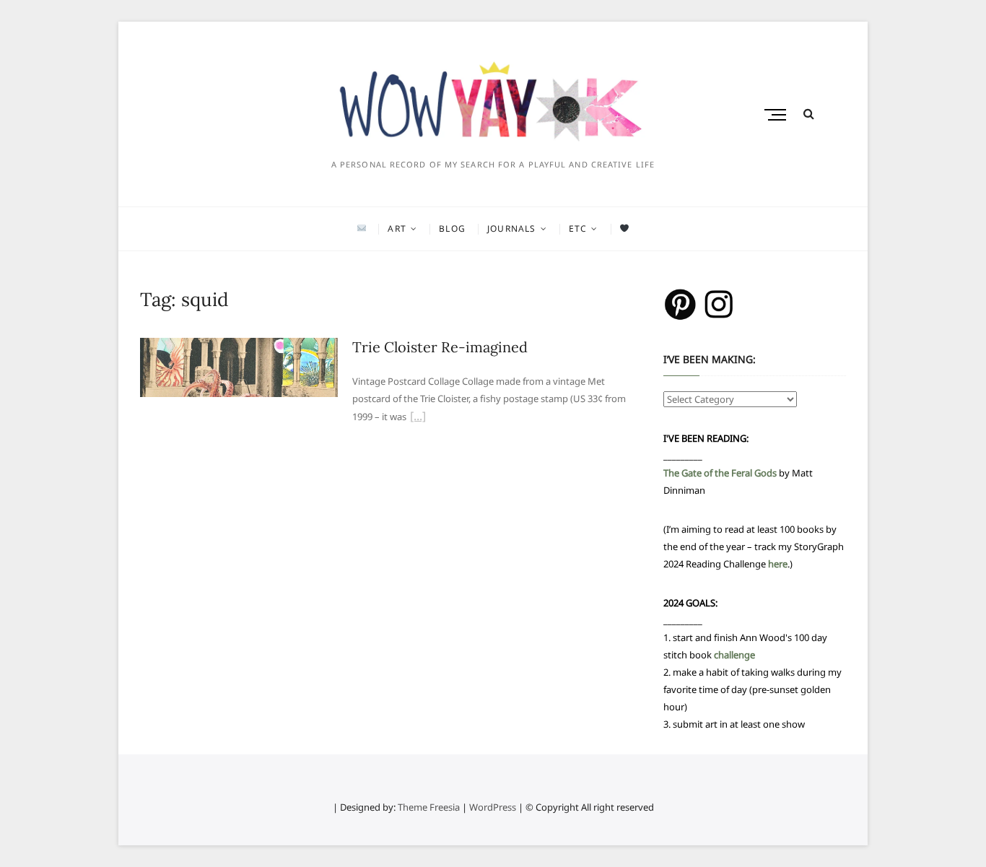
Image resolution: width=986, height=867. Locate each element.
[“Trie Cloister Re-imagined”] (418, 418)
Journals (511, 228)
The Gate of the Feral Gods (720, 472)
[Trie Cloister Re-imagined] (239, 346)
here (778, 563)
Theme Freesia (429, 807)
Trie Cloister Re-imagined (440, 347)
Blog (452, 228)
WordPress (492, 807)
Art (397, 228)
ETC (578, 228)
